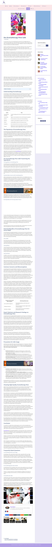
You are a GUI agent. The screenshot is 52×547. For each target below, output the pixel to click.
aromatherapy (18, 151)
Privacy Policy (25, 544)
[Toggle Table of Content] (30, 89)
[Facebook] (5, 511)
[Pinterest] (7, 511)
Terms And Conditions (31, 544)
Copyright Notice (20, 544)
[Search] (47, 46)
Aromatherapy (6, 430)
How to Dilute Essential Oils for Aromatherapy (11, 539)
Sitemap (39, 544)
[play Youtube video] (18, 495)
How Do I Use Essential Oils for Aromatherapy (11, 540)
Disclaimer (36, 544)
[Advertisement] (35, 2)
